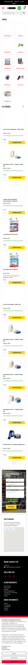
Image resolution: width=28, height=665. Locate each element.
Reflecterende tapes (20, 68)
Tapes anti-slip (20, 84)
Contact (6, 596)
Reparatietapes (7, 84)
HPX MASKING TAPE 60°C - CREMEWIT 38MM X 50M (13, 375)
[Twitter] (9, 576)
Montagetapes (7, 68)
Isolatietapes (20, 52)
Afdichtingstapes (7, 35)
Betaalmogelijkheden (9, 591)
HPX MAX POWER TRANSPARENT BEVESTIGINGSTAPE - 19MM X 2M (10, 200)
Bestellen (6, 589)
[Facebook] (5, 576)
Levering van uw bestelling (10, 592)
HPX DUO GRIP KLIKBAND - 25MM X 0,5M (12, 304)
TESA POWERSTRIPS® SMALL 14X (10, 269)
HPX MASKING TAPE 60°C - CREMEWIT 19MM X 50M (13, 165)
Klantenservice (7, 586)
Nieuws (6, 603)
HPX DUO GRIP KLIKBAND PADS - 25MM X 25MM (13, 129)
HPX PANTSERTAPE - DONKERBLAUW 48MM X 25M (14, 444)
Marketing (5, 647)
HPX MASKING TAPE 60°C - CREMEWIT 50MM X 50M (13, 410)
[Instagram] (13, 576)
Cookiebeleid (7, 606)
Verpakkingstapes (7, 101)
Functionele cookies (7, 646)
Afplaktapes (20, 35)
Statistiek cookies (6, 649)
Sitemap (6, 610)
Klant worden (7, 587)
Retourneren (7, 594)
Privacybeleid (7, 605)
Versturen (11, 507)
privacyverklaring (14, 501)
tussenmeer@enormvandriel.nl (13, 567)
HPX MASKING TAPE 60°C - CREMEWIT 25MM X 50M (13, 340)
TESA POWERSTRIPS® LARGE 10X (10, 234)
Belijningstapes (7, 52)
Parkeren (6, 608)
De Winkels (6, 565)
